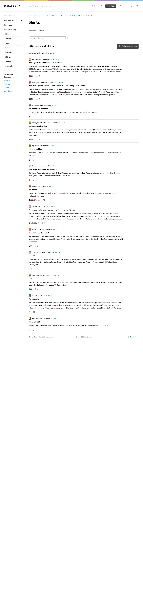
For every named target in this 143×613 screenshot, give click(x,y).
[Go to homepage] (12, 6)
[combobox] (47, 53)
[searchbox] (48, 38)
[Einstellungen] (100, 6)
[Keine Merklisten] (132, 6)
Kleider (8, 48)
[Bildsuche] (92, 6)
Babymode (8, 25)
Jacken (8, 39)
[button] (53, 336)
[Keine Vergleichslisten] (126, 6)
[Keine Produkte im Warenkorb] (137, 6)
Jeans (7, 43)
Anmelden (111, 6)
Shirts (8, 57)
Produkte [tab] (32, 31)
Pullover (8, 52)
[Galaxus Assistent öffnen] (121, 6)
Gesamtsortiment (11, 16)
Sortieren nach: (35, 53)
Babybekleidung (10, 30)
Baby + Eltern (9, 20)
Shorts (8, 62)
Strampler (9, 66)
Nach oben (134, 337)
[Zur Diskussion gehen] (83, 67)
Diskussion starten (129, 46)
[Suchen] (31, 6)
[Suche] (66, 38)
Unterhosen (8, 91)
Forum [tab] (41, 31)
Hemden (7, 80)
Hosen (8, 34)
